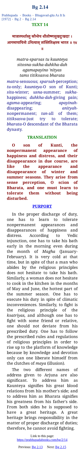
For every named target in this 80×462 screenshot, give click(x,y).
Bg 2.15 (60, 447)
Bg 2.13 (37, 447)
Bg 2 (18, 19)
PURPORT (42, 206)
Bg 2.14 (30, 19)
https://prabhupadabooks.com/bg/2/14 (42, 440)
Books (26, 15)
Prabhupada (10, 15)
